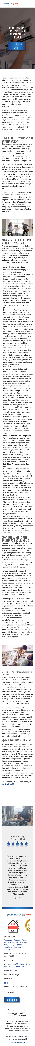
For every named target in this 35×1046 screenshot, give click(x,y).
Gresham (8, 947)
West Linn (17, 947)
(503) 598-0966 (8, 784)
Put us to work (17, 45)
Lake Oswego (20, 942)
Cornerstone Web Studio (17, 1042)
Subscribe (12, 999)
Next (28, 925)
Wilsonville (8, 949)
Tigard (18, 945)
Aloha (24, 940)
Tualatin (17, 940)
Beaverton (8, 942)
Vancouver (8, 940)
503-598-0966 (16, 971)
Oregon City (9, 945)
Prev (6, 925)
